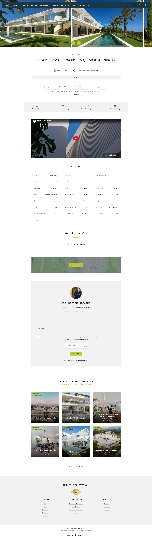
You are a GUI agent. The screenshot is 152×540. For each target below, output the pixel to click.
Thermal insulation (39, 213)
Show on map (77, 265)
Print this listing (115, 109)
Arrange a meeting (63, 109)
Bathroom (98, 194)
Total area (37, 182)
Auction (45, 516)
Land (76, 513)
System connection (70, 207)
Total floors (68, 175)
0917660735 (66, 307)
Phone (93, 324)
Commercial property (76, 510)
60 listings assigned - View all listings (76, 312)
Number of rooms (100, 175)
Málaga (80, 54)
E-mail (65, 324)
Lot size (67, 182)
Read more (76, 94)
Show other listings (76, 466)
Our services (65, 5)
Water (35, 194)
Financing (55, 5)
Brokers (106, 504)
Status (66, 188)
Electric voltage (69, 194)
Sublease (45, 513)
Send (77, 353)
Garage (97, 201)
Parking (36, 207)
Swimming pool (69, 213)
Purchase (45, 510)
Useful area (98, 182)
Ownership (37, 188)
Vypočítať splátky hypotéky (76, 244)
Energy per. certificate (40, 220)
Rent (45, 507)
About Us (25, 5)
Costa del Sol (44, 5)
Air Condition (99, 213)
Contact (81, 5)
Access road (68, 220)
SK (89, 5)
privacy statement (83, 339)
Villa (86, 54)
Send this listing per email (89, 109)
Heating (36, 201)
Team (74, 5)
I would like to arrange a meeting (77, 360)
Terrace (67, 201)
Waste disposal (99, 188)
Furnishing (98, 207)
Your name (38, 324)
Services (34, 5)
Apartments (76, 507)
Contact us (107, 507)
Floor (35, 175)
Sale (73, 54)
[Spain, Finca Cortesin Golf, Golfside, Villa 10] (35, 23)
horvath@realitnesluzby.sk (83, 307)
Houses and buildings (76, 504)
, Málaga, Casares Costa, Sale (76, 384)
